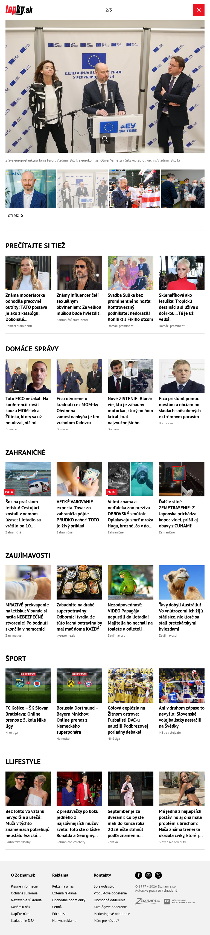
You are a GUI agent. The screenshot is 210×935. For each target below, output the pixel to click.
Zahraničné (25, 452)
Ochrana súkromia (24, 893)
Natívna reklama (64, 920)
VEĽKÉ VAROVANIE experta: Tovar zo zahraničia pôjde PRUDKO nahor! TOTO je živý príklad (78, 514)
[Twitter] (158, 875)
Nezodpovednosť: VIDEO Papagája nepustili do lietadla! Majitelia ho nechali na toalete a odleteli (130, 617)
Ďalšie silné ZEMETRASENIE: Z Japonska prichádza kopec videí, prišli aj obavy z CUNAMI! (178, 514)
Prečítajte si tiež (35, 245)
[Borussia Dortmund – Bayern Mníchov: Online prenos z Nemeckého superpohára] (79, 685)
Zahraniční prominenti (72, 320)
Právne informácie (24, 886)
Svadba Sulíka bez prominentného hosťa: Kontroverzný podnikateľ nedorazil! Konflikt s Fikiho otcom (130, 307)
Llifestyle (23, 761)
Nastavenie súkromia (26, 900)
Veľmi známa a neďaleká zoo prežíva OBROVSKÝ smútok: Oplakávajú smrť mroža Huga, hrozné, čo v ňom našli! (130, 514)
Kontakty (102, 875)
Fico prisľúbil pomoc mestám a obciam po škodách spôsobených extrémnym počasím (180, 408)
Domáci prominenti (18, 326)
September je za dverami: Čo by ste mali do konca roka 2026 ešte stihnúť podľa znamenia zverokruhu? (126, 823)
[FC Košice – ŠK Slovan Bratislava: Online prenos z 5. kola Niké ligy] (28, 685)
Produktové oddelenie (110, 893)
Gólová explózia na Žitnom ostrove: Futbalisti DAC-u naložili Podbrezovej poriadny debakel (128, 720)
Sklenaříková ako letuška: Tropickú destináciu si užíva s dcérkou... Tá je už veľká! (178, 307)
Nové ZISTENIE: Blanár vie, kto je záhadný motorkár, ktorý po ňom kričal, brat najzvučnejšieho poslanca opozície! (130, 411)
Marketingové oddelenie (112, 913)
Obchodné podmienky (68, 900)
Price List (59, 913)
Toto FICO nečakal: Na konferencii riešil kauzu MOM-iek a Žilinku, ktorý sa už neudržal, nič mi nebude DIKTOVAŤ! (26, 411)
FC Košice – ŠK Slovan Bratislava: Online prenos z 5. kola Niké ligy (26, 717)
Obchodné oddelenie (110, 900)
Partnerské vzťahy (18, 842)
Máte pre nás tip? (106, 920)
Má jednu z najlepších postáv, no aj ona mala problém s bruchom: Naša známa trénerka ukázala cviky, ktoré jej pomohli (181, 823)
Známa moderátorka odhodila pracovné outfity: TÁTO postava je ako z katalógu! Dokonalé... (26, 307)
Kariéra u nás (20, 907)
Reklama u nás (63, 886)
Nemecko (63, 738)
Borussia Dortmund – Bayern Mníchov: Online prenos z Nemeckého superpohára (77, 720)
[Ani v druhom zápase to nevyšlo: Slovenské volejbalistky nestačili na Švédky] (182, 685)
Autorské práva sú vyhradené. (156, 890)
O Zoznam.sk (23, 875)
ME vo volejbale (170, 732)
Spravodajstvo (104, 886)
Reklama (60, 875)
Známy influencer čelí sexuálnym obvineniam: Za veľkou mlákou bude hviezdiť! (79, 304)
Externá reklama (64, 893)
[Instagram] (148, 875)
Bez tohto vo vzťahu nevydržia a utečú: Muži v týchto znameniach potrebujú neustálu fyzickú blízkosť (27, 823)
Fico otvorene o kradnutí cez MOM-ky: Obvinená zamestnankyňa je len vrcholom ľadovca (78, 411)
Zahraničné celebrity (71, 842)
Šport (15, 658)
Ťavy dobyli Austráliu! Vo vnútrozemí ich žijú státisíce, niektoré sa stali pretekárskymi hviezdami (181, 617)
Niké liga (11, 732)
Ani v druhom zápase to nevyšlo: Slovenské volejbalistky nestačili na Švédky (182, 717)
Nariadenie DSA (22, 920)
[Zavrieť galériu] (199, 10)
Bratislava (166, 423)
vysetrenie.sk (66, 635)
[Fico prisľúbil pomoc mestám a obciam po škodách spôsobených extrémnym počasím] (182, 376)
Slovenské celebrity (172, 842)
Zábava (113, 842)
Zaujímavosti (27, 555)
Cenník (57, 907)
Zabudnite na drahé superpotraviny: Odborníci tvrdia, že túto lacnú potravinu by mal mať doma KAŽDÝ (79, 617)
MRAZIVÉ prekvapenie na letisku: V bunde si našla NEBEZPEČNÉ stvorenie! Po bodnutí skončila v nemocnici (27, 617)
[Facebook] (138, 875)
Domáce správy (32, 348)
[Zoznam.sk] (149, 902)
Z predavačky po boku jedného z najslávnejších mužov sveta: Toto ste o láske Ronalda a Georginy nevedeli (78, 823)
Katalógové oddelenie (110, 907)
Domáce (11, 429)
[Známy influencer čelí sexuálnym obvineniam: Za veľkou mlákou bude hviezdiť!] (79, 273)
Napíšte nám (20, 913)
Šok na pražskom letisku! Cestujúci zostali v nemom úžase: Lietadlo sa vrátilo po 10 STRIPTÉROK (23, 514)
